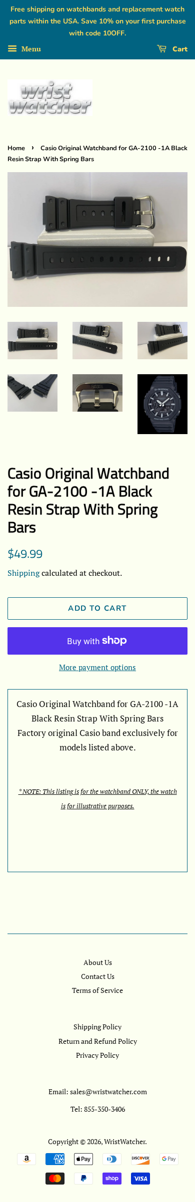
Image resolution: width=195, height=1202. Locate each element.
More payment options (97, 667)
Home (16, 148)
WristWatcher (124, 1141)
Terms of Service (97, 990)
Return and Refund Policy (97, 1041)
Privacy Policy (97, 1055)
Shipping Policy (98, 1026)
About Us (98, 962)
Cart (179, 49)
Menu (30, 49)
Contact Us (97, 976)
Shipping (24, 572)
